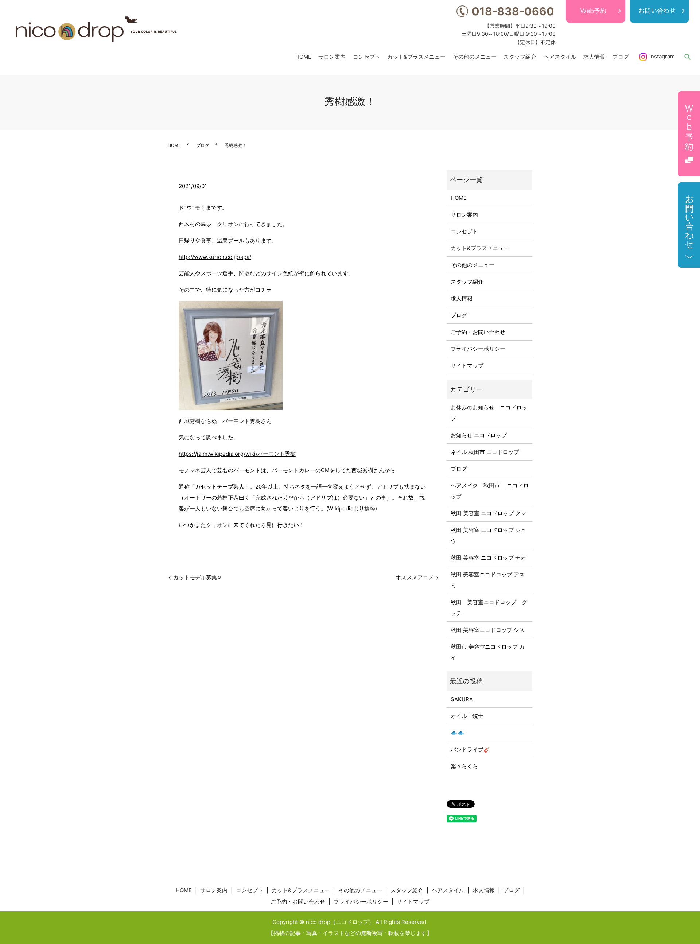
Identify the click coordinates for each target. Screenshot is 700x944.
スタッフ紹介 (519, 56)
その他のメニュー (475, 56)
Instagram (662, 56)
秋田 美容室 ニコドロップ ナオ (488, 557)
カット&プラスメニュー (416, 56)
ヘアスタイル (560, 56)
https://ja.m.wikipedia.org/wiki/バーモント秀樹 (237, 453)
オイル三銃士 (467, 715)
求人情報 (594, 56)
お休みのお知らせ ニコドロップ (489, 413)
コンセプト (366, 56)
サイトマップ (467, 365)
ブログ (620, 56)
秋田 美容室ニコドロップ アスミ (488, 580)
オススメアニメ (415, 577)
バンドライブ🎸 (470, 749)
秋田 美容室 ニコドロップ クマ (488, 513)
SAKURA (462, 699)
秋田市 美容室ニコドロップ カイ (488, 652)
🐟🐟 (457, 732)
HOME (303, 56)
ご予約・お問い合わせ (478, 332)
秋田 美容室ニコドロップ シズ (488, 629)
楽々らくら (464, 766)
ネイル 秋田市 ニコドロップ (485, 451)
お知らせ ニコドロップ (479, 435)
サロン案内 (332, 56)
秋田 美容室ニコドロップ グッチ (489, 608)
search (687, 56)
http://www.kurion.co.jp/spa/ (215, 256)
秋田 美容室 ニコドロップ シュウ (488, 535)
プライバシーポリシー (478, 348)
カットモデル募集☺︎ (197, 577)
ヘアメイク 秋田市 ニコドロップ (490, 491)
